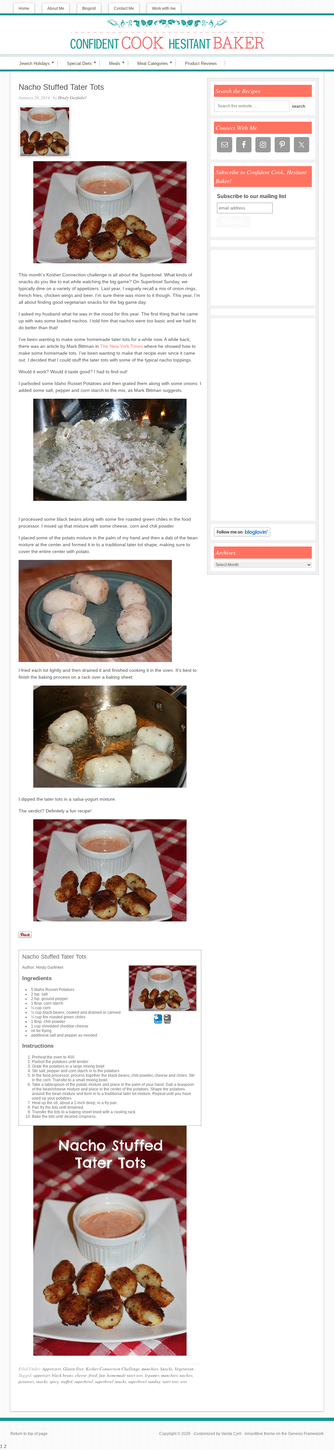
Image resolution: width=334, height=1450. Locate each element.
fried (93, 1375)
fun (102, 1375)
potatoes (26, 1381)
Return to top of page (29, 1433)
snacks (42, 1381)
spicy (54, 1381)
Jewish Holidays (32, 63)
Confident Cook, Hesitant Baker (167, 34)
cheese (81, 1375)
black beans (62, 1375)
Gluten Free (73, 1369)
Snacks (166, 1369)
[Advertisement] (233, 419)
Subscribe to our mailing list (251, 196)
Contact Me (124, 8)
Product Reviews (201, 63)
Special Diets (76, 63)
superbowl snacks (110, 1381)
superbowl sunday (144, 1381)
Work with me (164, 8)
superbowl (83, 1381)
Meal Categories (150, 63)
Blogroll (89, 8)
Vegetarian (184, 1369)
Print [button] (167, 1022)
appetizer (42, 1375)
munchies (150, 1369)
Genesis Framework (306, 1433)
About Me (55, 8)
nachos (186, 1375)
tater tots (170, 1381)
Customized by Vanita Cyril (217, 1433)
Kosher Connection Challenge (113, 1369)
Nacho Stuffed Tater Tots (61, 87)
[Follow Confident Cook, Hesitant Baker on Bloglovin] (242, 535)
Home (24, 8)
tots (183, 1381)
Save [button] (158, 1022)
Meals (111, 63)
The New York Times (121, 346)
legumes (152, 1375)
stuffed (66, 1381)
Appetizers (51, 1369)
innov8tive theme (260, 1433)
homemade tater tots (125, 1375)
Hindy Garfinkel (72, 97)
